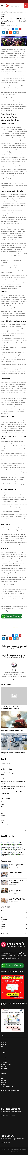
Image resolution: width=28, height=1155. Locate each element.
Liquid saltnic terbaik (22, 627)
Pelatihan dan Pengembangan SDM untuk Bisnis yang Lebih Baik (14, 647)
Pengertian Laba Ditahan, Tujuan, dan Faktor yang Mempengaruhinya (14, 656)
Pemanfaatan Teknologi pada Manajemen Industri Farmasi (16, 865)
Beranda (3, 1040)
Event (2, 808)
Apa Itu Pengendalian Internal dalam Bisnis (12, 730)
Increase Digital (18, 1152)
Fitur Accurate (4, 811)
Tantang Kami (12, 2)
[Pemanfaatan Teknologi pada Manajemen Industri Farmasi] (4, 866)
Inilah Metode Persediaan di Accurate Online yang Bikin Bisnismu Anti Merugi (13, 787)
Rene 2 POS (3, 1066)
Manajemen (3, 818)
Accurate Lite (4, 1062)
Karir (2, 813)
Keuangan (3, 815)
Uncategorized (4, 824)
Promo (2, 1078)
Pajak (2, 822)
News (2, 1046)
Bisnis (2, 16)
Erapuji (3, 25)
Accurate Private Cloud (6, 1064)
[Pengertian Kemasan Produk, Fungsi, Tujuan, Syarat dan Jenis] (4, 900)
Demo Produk (4, 1080)
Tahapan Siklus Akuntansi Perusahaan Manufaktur (13, 778)
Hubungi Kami (5, 2)
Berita (2, 804)
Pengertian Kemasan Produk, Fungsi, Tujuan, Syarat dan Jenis (17, 899)
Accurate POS (4, 1068)
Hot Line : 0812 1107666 (21, 2)
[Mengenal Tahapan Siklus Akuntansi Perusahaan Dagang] (4, 882)
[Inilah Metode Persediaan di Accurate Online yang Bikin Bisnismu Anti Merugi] (4, 890)
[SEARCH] (25, 763)
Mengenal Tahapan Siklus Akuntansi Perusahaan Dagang (18, 881)
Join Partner (3, 1082)
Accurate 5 (3, 1058)
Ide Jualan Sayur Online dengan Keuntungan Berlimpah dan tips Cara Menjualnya (12, 707)
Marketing (3, 820)
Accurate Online (4, 1060)
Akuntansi (3, 802)
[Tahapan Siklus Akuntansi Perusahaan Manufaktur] (4, 874)
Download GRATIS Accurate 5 (7, 1086)
